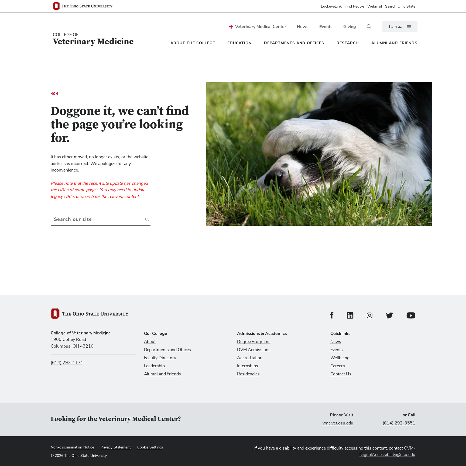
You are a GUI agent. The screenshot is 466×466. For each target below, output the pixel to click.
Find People (354, 6)
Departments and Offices (167, 350)
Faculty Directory (160, 358)
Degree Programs (253, 342)
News (303, 26)
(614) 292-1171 (67, 363)
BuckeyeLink (331, 6)
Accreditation (249, 358)
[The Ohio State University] (85, 6)
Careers (337, 366)
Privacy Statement (116, 447)
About (150, 342)
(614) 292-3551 (399, 423)
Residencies (248, 374)
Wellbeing (340, 358)
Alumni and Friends (162, 374)
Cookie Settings (150, 447)
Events (326, 26)
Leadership (154, 366)
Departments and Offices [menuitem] (294, 43)
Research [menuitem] (348, 43)
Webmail (374, 6)
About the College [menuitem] (192, 43)
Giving (349, 26)
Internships (247, 366)
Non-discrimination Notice (72, 447)
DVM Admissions (253, 350)
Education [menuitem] (239, 43)
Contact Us (340, 374)
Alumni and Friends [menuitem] (394, 43)
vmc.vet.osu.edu (338, 423)
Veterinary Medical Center (260, 26)
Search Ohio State (400, 6)
